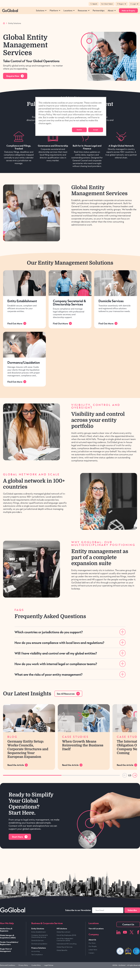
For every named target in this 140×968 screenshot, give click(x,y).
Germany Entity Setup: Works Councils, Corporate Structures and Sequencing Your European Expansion (27, 749)
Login (134, 4)
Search (95, 4)
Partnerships (98, 10)
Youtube (125, 932)
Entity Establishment (22, 301)
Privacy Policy (23, 965)
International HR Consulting (66, 944)
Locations (68, 10)
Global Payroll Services (64, 947)
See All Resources (66, 693)
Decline (79, 130)
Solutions (40, 10)
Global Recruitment (63, 932)
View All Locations (96, 928)
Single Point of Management (6, 950)
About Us (92, 939)
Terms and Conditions (7, 965)
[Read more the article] (29, 718)
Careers (91, 953)
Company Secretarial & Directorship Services (69, 302)
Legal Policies (48, 965)
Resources (82, 10)
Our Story (92, 943)
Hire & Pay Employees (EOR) (66, 935)
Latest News (93, 950)
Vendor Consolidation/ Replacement (9, 943)
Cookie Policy (36, 965)
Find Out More (14, 323)
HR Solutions (62, 928)
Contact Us (128, 924)
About (111, 10)
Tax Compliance (37, 955)
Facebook (138, 932)
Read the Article (15, 765)
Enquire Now (12, 76)
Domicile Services (111, 301)
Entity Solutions (37, 928)
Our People (92, 946)
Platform (54, 10)
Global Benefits (62, 950)
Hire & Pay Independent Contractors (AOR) (65, 939)
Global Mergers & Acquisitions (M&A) (8, 936)
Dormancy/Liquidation (23, 362)
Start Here (17, 836)
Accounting (35, 951)
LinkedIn (118, 932)
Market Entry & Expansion (6, 929)
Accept (95, 130)
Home (4, 23)
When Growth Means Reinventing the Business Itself (82, 745)
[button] (135, 775)
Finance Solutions (38, 948)
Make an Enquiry (128, 10)
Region (121, 4)
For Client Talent (107, 4)
